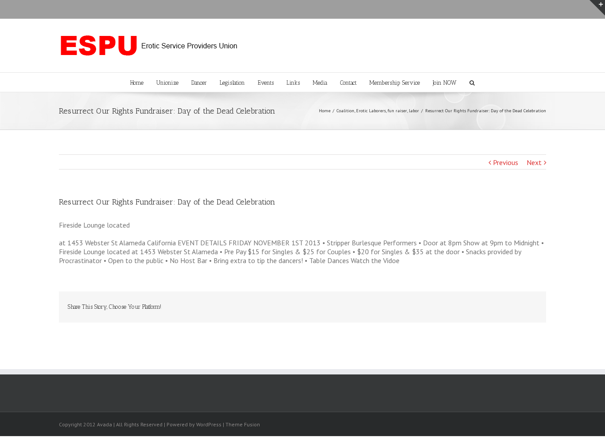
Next (534, 162)
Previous (505, 162)
